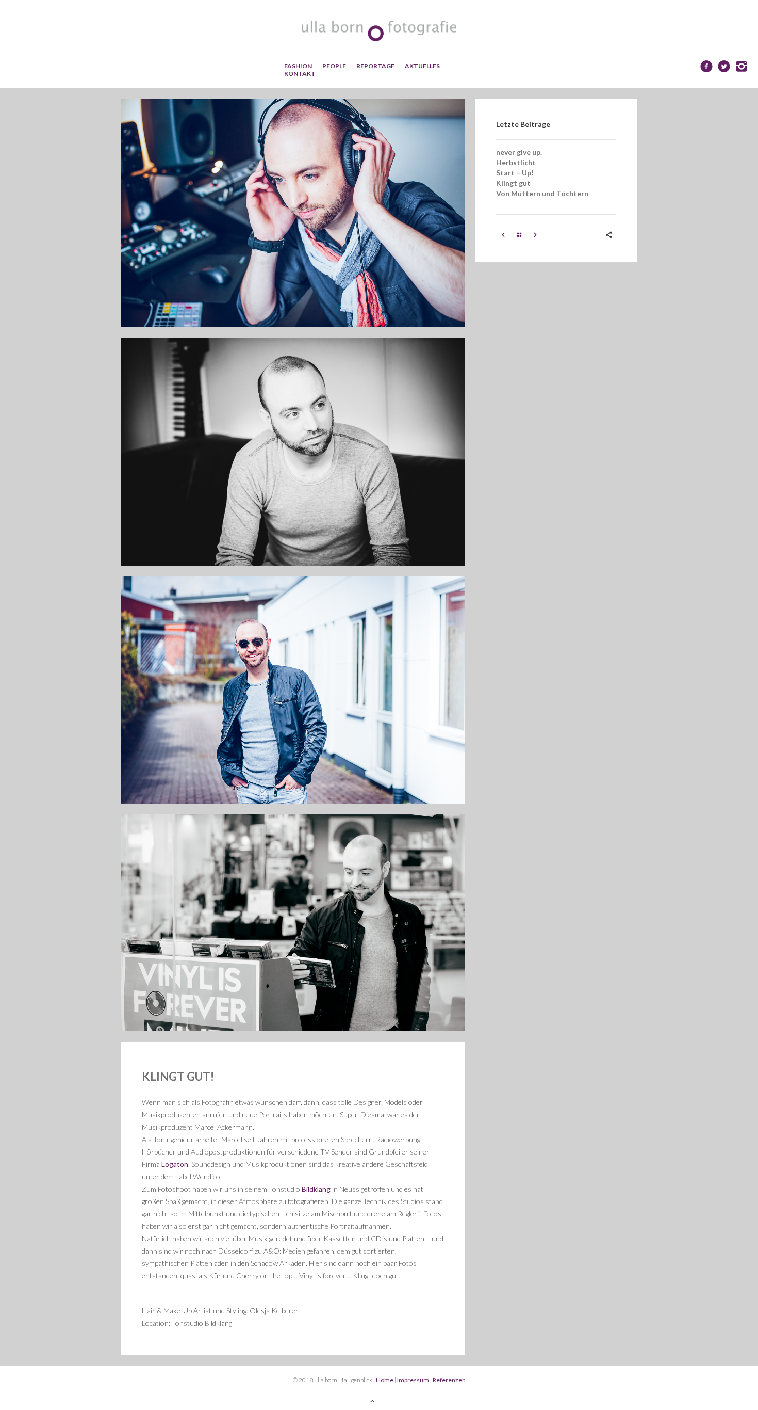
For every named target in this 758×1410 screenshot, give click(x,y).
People (334, 66)
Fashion (298, 66)
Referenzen (449, 1380)
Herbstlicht (516, 162)
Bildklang (316, 1188)
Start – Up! (515, 172)
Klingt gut (513, 183)
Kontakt (300, 73)
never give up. (519, 152)
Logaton (174, 1164)
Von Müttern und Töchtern (542, 193)
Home (384, 1380)
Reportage (375, 66)
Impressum (413, 1380)
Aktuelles (422, 66)
